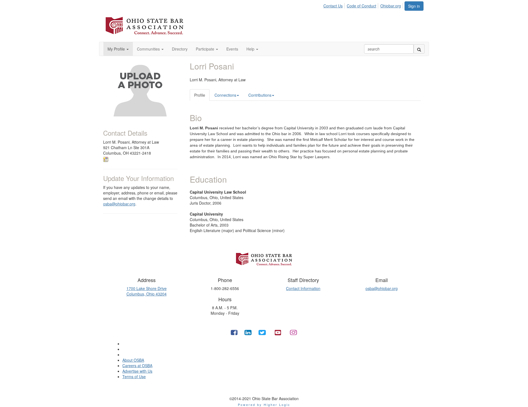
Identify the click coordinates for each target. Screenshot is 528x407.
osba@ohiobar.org (119, 204)
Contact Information (303, 288)
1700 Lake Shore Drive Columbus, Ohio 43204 (147, 291)
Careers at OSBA (137, 365)
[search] (419, 49)
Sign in (414, 6)
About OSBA (133, 360)
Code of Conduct (361, 6)
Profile (199, 95)
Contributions (259, 95)
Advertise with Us (137, 371)
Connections (225, 95)
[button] (118, 49)
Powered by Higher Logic (264, 404)
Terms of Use (134, 376)
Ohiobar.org (390, 6)
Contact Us (333, 6)
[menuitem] (334, 5)
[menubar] (364, 5)
